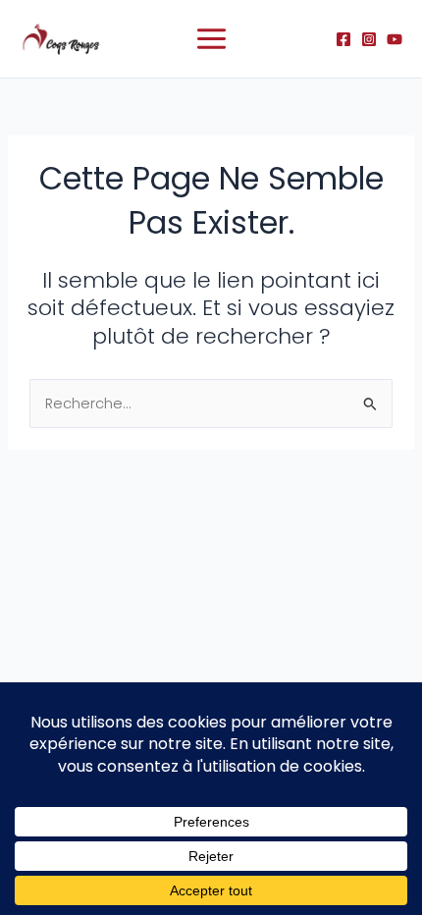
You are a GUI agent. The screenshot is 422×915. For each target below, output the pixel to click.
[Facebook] (343, 39)
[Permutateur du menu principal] (211, 39)
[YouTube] (394, 39)
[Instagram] (369, 39)
